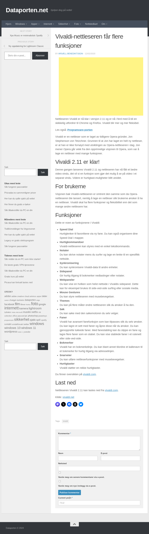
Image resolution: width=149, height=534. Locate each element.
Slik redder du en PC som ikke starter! (22, 259)
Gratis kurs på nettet (14, 276)
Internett (48, 24)
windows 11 (28, 327)
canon (6, 300)
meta (13, 312)
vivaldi (65, 421)
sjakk (33, 319)
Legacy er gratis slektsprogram (19, 240)
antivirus (33, 296)
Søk (6, 167)
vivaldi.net (68, 397)
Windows (20, 24)
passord (21, 316)
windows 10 (12, 327)
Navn (60, 453)
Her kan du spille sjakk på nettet (19, 198)
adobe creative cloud (20, 296)
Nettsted (62, 463)
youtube (27, 332)
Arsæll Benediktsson (70, 53)
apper (39, 296)
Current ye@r (65, 498)
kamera (23, 308)
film (17, 304)
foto (34, 303)
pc (26, 315)
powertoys (42, 316)
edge (38, 300)
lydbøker (7, 312)
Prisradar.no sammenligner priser (20, 192)
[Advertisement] (101, 86)
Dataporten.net (27, 10)
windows (37, 323)
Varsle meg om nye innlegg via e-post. (77, 486)
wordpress (10, 331)
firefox (28, 304)
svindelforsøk (17, 324)
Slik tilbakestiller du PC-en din (18, 210)
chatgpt (12, 300)
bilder (44, 296)
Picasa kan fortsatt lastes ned (18, 282)
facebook (9, 304)
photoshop (33, 316)
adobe (7, 296)
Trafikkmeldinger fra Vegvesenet (19, 229)
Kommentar (64, 433)
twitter (26, 324)
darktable (20, 300)
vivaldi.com (89, 374)
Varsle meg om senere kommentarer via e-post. (81, 477)
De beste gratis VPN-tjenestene (19, 265)
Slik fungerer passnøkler (16, 187)
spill (38, 320)
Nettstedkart (91, 24)
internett (11, 308)
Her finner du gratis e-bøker (17, 204)
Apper (34, 24)
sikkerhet (21, 319)
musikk (27, 312)
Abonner (40, 55)
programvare (9, 320)
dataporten (30, 300)
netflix (34, 312)
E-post (104, 453)
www (20, 332)
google (42, 304)
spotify (44, 320)
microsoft (19, 312)
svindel (7, 324)
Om (103, 24)
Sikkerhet (63, 24)
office (15, 316)
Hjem (8, 24)
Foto (76, 24)
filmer (23, 304)
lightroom (35, 308)
